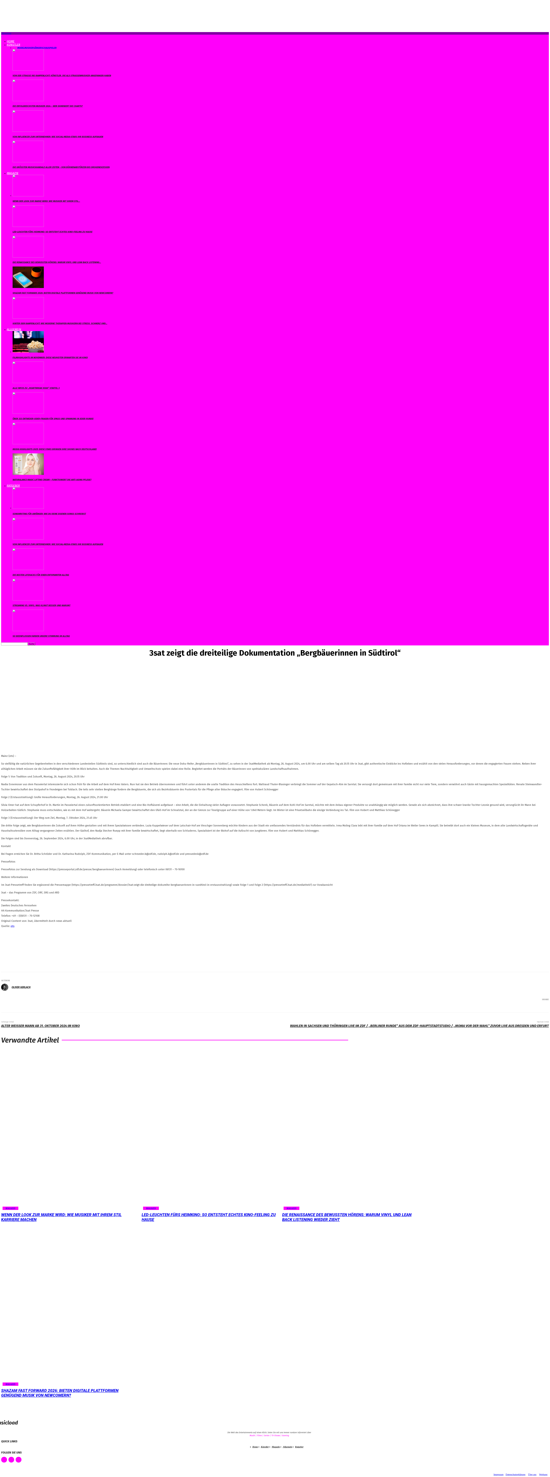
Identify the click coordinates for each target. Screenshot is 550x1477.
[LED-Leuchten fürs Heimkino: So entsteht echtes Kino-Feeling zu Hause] (28, 226)
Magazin (12, 173)
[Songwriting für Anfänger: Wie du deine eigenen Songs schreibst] (28, 508)
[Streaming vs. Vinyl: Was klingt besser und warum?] (28, 599)
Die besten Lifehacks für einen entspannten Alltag (41, 575)
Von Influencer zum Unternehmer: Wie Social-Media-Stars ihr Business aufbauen (58, 136)
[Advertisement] (22, 949)
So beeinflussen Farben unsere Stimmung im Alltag (41, 636)
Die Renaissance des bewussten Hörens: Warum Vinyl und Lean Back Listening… (57, 262)
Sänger (38, 47)
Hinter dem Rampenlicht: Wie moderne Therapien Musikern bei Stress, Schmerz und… (60, 323)
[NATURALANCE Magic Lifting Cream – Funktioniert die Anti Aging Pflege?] (28, 474)
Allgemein (14, 329)
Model (20, 47)
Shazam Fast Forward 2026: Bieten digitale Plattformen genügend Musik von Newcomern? (63, 293)
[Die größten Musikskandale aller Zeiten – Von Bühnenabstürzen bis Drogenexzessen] (28, 161)
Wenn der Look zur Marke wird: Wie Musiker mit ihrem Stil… (46, 201)
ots (12, 926)
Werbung (543, 1474)
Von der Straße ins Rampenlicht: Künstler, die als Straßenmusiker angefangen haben (62, 75)
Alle (15, 47)
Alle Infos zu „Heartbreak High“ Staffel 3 (36, 388)
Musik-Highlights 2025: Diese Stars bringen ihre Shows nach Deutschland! (55, 449)
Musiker (29, 47)
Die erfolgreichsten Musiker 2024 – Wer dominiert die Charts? (48, 106)
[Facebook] (506, 1007)
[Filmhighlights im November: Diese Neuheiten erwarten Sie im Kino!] (28, 352)
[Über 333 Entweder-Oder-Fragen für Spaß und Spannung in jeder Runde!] (28, 413)
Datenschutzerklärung (515, 1474)
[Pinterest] (523, 1007)
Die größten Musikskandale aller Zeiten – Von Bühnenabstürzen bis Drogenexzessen (61, 167)
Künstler (13, 44)
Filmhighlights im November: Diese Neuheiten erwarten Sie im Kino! (50, 357)
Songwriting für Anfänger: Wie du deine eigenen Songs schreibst (49, 513)
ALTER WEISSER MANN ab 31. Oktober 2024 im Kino (40, 1026)
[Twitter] (514, 1007)
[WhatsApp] (532, 1007)
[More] (542, 1007)
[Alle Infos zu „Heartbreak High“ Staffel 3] (28, 382)
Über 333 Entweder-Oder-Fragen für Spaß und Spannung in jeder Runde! (53, 418)
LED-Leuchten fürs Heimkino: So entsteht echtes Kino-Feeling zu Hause (52, 231)
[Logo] (1, 36)
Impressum (498, 1474)
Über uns (532, 1474)
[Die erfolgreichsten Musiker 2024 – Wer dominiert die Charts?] (28, 100)
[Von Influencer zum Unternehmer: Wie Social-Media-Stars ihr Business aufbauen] (28, 131)
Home (10, 41)
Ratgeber (13, 485)
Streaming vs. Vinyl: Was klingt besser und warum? (41, 605)
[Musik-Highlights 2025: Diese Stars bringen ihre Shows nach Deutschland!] (28, 443)
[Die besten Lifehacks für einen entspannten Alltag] (28, 569)
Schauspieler (49, 47)
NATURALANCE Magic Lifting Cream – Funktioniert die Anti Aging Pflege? (52, 479)
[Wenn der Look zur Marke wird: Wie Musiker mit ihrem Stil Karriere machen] (28, 195)
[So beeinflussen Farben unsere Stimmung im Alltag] (28, 630)
